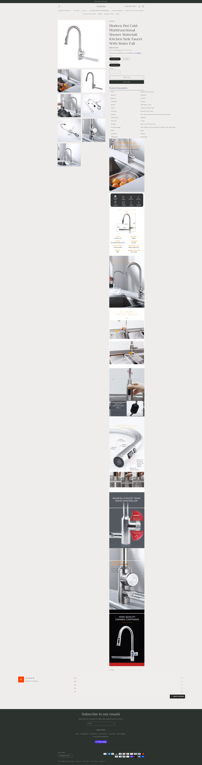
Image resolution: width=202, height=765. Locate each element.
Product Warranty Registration (101, 736)
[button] (59, 6)
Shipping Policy (85, 733)
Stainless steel (115, 65)
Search (77, 733)
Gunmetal (125, 59)
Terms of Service (103, 733)
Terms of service (94, 761)
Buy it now (127, 82)
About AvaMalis (121, 733)
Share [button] (112, 670)
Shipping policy (102, 761)
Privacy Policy (112, 733)
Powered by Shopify (69, 761)
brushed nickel (115, 59)
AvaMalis (63, 761)
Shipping (119, 50)
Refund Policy (93, 733)
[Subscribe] (113, 723)
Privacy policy (86, 761)
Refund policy (78, 761)
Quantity (111, 68)
